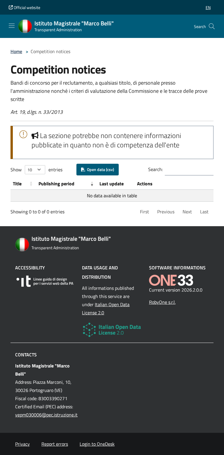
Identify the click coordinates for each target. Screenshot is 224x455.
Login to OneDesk (97, 443)
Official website (26, 7)
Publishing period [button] (56, 183)
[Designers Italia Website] (45, 281)
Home (16, 51)
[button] (208, 7)
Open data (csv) (99, 169)
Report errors (54, 443)
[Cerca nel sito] (211, 26)
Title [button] (17, 183)
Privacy (22, 443)
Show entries (36, 169)
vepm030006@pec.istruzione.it (46, 414)
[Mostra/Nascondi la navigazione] (11, 25)
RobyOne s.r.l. (162, 302)
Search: (155, 169)
